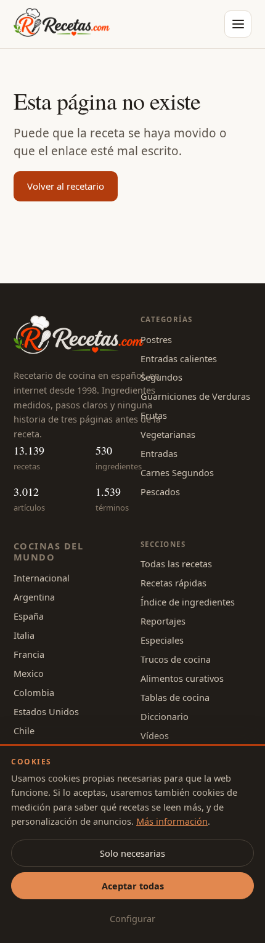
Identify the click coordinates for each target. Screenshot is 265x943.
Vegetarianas (168, 434)
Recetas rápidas (173, 583)
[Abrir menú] (237, 24)
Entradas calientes (179, 358)
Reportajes (163, 621)
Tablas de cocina (175, 697)
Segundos (161, 377)
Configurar (132, 918)
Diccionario (165, 716)
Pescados (160, 491)
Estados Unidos (46, 711)
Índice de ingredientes (188, 602)
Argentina (34, 597)
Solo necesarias (132, 853)
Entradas (159, 453)
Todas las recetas (176, 563)
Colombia (34, 692)
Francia (29, 654)
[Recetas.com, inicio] (62, 24)
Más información (172, 821)
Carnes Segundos (177, 472)
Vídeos (155, 735)
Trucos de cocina (176, 659)
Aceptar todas (133, 886)
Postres (156, 339)
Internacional (42, 578)
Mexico (29, 673)
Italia (24, 635)
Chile (24, 730)
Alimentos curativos (182, 678)
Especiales (162, 640)
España (29, 616)
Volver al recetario (65, 186)
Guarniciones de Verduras (195, 396)
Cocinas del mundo (48, 552)
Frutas (154, 415)
